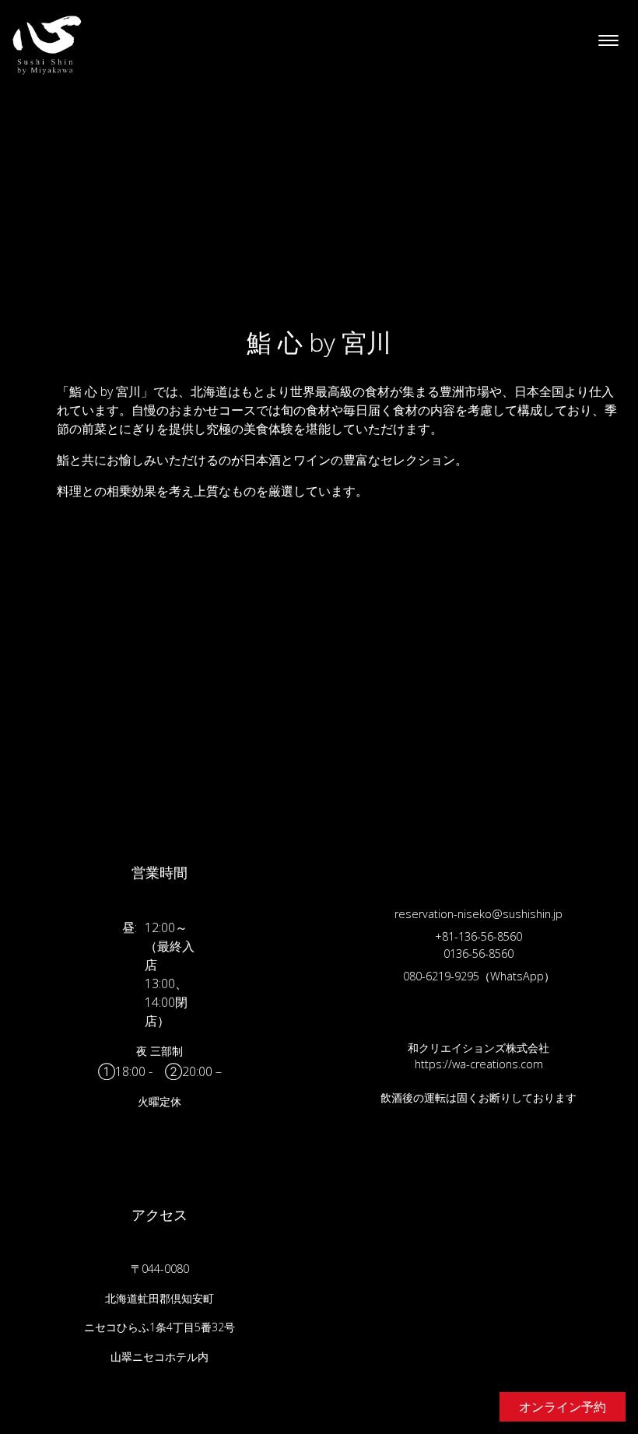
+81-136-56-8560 (478, 936)
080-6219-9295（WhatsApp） (479, 976)
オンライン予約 (562, 1406)
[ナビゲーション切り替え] (608, 41)
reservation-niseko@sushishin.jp (478, 913)
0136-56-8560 (478, 953)
